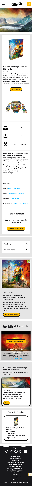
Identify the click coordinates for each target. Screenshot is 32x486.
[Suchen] (29, 4)
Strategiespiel (12, 193)
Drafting (15, 204)
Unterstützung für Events (15, 470)
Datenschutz (16, 474)
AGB (16, 477)
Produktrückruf (16, 472)
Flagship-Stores (15, 458)
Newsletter (15, 460)
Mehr (6, 402)
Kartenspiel (21, 193)
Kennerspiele (15, 198)
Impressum (16, 479)
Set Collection (23, 204)
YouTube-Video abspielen (16, 341)
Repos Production (14, 189)
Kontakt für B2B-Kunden (15, 468)
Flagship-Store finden (16, 228)
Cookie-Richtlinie (16, 476)
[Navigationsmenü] (3, 3)
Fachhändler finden (11, 314)
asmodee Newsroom (15, 466)
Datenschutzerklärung (16, 358)
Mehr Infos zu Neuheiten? (15, 462)
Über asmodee (15, 456)
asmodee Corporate (15, 464)
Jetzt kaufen (16, 89)
